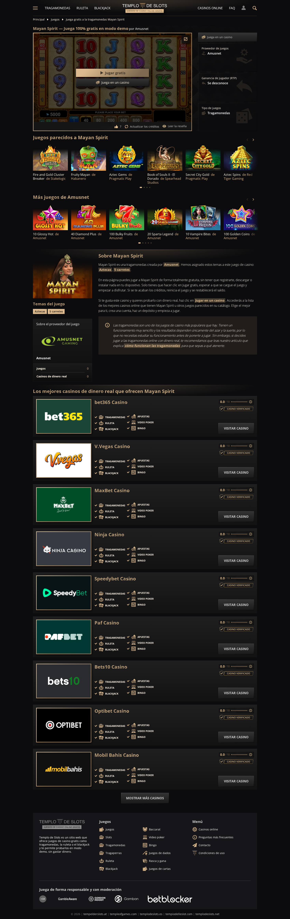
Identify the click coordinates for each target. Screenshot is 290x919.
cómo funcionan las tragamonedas (152, 346)
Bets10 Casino (110, 667)
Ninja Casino (109, 534)
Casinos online (210, 8)
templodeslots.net (207, 914)
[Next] (253, 139)
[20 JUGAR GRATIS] (88, 217)
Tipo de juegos (211, 108)
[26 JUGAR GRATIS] (241, 157)
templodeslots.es (151, 914)
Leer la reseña (177, 126)
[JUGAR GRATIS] (50, 157)
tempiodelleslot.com (179, 914)
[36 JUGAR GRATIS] (88, 157)
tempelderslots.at (95, 914)
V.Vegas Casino (112, 446)
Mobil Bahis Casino (116, 755)
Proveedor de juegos (215, 48)
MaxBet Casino (112, 490)
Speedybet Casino (115, 578)
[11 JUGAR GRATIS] (241, 217)
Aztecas (105, 270)
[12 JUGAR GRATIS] (50, 217)
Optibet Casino (111, 711)
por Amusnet (139, 29)
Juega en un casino (219, 37)
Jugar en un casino (210, 300)
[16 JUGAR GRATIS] (126, 217)
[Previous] (247, 139)
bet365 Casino (110, 402)
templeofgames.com (123, 914)
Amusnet (171, 264)
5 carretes (122, 270)
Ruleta (82, 8)
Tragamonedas (57, 8)
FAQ (232, 8)
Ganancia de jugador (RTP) (219, 78)
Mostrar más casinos (145, 798)
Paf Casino (106, 623)
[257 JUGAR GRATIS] (126, 157)
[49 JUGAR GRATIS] (203, 157)
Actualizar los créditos (144, 126)
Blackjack (102, 8)
